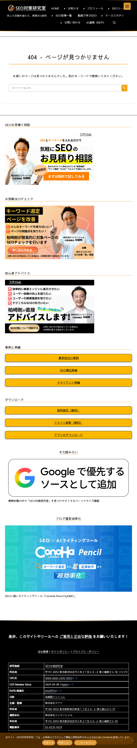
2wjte (64, 684)
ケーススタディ (114, 15)
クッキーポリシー (85, 742)
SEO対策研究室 (54, 666)
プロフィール (95, 8)
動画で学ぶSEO (87, 15)
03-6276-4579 (53, 727)
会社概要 (43, 651)
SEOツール (119, 8)
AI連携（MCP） (96, 22)
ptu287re (50, 690)
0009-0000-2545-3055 (58, 678)
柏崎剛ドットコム (55, 697)
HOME (55, 8)
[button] (114, 22)
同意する (48, 742)
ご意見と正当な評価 (76, 636)
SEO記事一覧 (64, 15)
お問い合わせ (72, 22)
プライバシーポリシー (86, 651)
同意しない (64, 742)
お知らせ (73, 8)
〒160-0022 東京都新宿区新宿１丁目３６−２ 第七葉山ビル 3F (80, 709)
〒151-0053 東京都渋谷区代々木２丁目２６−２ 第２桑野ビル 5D (81, 721)
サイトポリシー (60, 651)
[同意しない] (132, 740)
